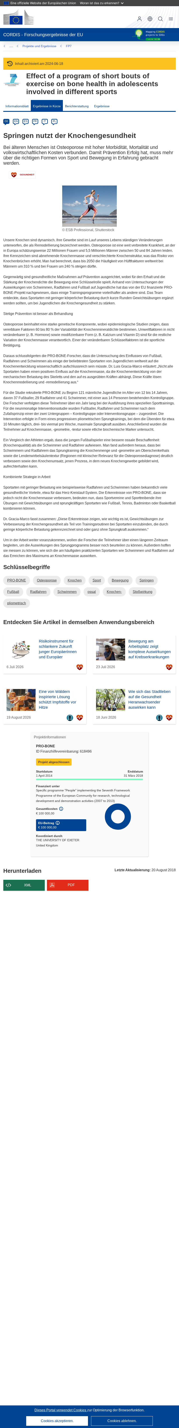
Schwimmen (67, 592)
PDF (71, 885)
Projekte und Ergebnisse (39, 46)
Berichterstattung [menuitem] (77, 106)
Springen (146, 580)
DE (6, 121)
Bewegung (120, 580)
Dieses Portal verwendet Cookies (60, 1410)
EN (16, 121)
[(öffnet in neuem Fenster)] (18, 17)
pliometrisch (16, 603)
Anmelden (139, 19)
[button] (150, 19)
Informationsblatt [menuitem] (17, 106)
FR (35, 121)
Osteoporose (47, 580)
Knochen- (114, 592)
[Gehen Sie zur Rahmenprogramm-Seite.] (11, 80)
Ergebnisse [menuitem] (102, 106)
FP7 (69, 46)
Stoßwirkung (142, 592)
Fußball (13, 592)
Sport (97, 580)
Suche (160, 19)
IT (45, 121)
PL (54, 121)
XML (27, 885)
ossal (92, 592)
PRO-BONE (16, 580)
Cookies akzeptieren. (57, 1421)
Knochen (75, 580)
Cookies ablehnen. (122, 1421)
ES (25, 121)
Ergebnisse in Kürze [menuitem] (47, 106)
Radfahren (38, 592)
